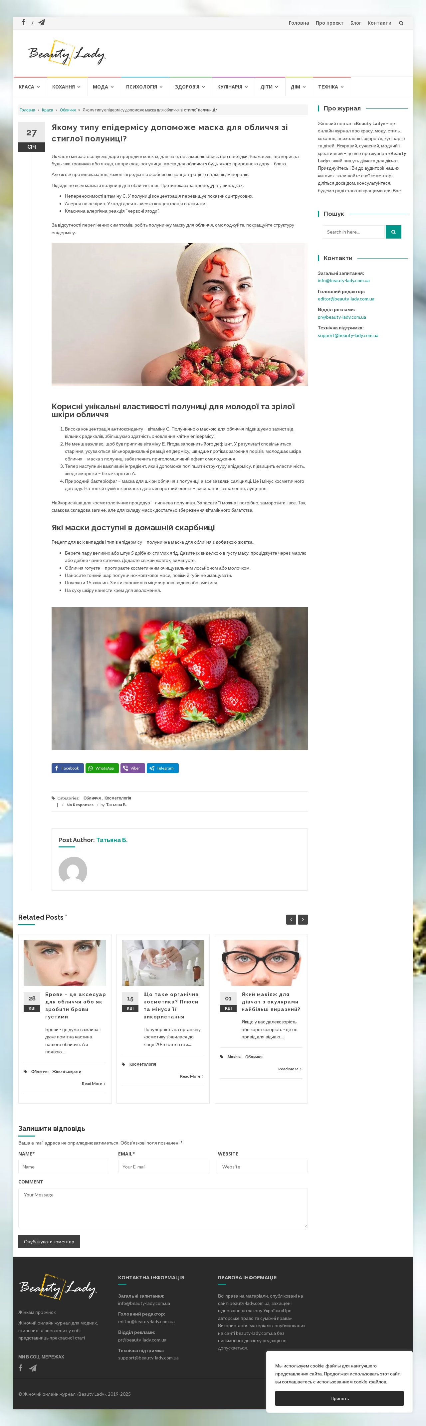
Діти (266, 87)
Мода (100, 87)
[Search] (393, 232)
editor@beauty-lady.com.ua (346, 298)
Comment (30, 1181)
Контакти (379, 23)
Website (228, 1154)
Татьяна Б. (116, 804)
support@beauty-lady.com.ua (348, 335)
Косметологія (118, 798)
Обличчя (68, 109)
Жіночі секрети (66, 1071)
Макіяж (235, 1056)
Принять (339, 1398)
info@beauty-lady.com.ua (344, 280)
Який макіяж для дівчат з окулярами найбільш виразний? (271, 1001)
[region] (339, 1382)
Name (26, 1154)
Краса (26, 87)
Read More (92, 1083)
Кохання (63, 87)
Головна (299, 23)
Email (126, 1154)
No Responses (80, 804)
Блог (355, 23)
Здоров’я (187, 87)
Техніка (328, 87)
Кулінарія (229, 87)
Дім (295, 87)
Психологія (141, 87)
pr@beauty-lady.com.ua (342, 317)
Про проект (330, 23)
